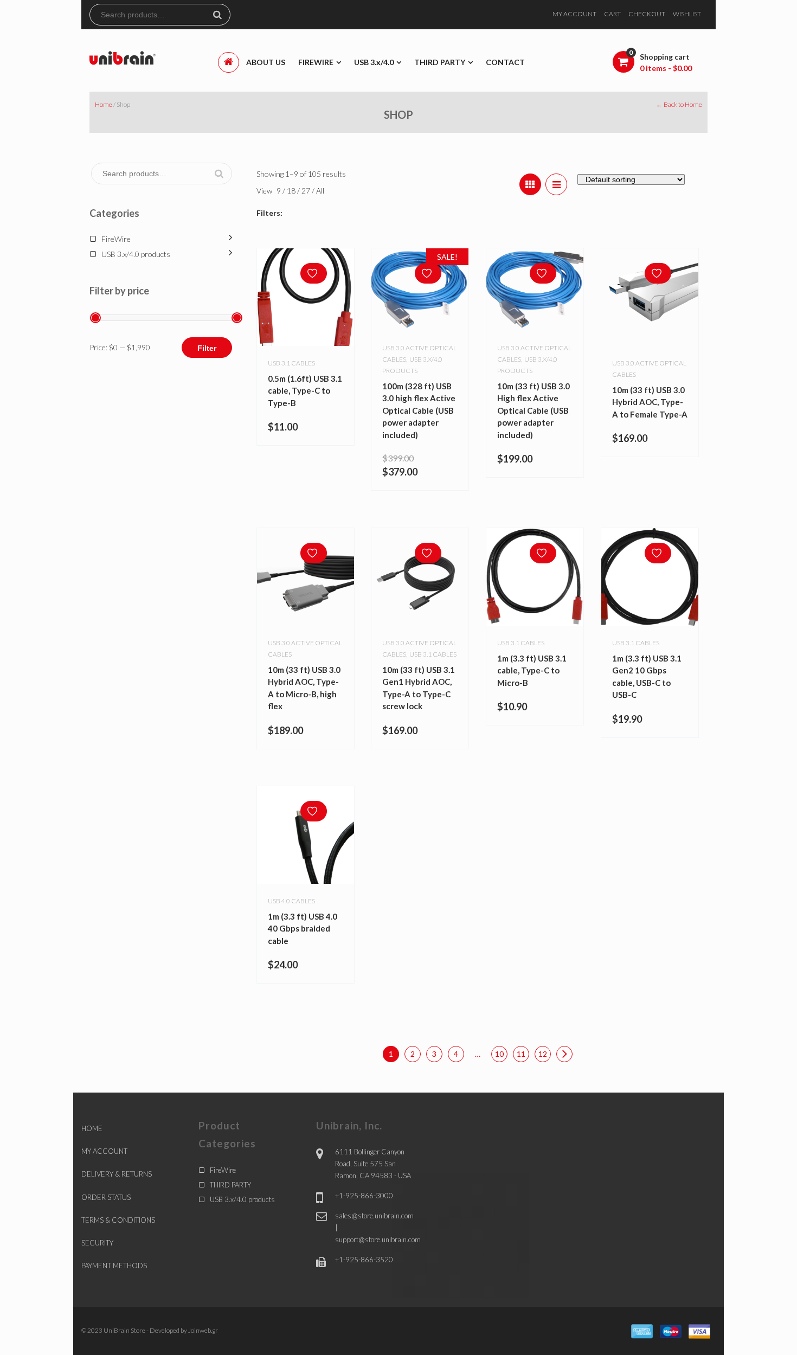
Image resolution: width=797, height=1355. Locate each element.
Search (222, 14)
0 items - (666, 68)
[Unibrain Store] (122, 57)
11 (521, 1053)
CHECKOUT (646, 14)
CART (612, 14)
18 (292, 190)
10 (499, 1053)
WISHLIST (687, 14)
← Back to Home (679, 104)
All (320, 190)
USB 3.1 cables (291, 363)
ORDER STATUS (106, 1197)
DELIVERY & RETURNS (116, 1174)
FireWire (116, 238)
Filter (206, 348)
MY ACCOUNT (574, 14)
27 (306, 190)
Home (103, 104)
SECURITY (97, 1242)
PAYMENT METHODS (114, 1265)
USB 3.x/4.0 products (135, 254)
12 (542, 1053)
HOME (91, 1128)
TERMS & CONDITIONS (118, 1220)
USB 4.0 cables (291, 901)
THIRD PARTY (230, 1184)
